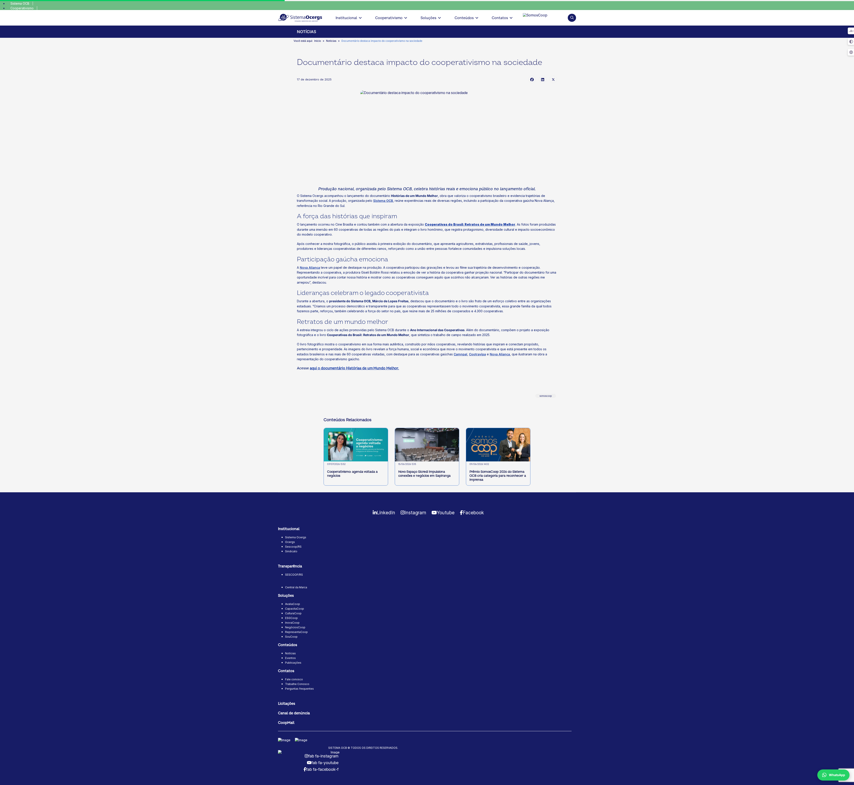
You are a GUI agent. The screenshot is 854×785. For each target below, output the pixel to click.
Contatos (500, 18)
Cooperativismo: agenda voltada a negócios (352, 474)
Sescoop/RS (293, 546)
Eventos (290, 658)
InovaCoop (292, 622)
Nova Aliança (310, 267)
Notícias (290, 653)
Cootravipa (477, 354)
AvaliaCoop (292, 604)
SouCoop (291, 636)
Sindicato (291, 551)
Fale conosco (294, 679)
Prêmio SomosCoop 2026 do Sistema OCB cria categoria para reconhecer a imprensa (497, 476)
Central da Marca (296, 587)
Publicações (293, 662)
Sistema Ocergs (295, 537)
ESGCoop (291, 618)
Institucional (346, 18)
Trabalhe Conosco (297, 684)
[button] (572, 18)
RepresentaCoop (296, 632)
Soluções (428, 18)
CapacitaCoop (294, 608)
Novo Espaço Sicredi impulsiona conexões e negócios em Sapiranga (424, 474)
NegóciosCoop (295, 627)
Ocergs (290, 542)
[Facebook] (532, 79)
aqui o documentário (354, 368)
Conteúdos (464, 18)
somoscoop (546, 396)
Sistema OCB (19, 3)
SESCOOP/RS (294, 574)
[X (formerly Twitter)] (553, 79)
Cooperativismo (22, 8)
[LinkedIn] (542, 79)
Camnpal (460, 354)
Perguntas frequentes (299, 688)
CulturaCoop (293, 613)
